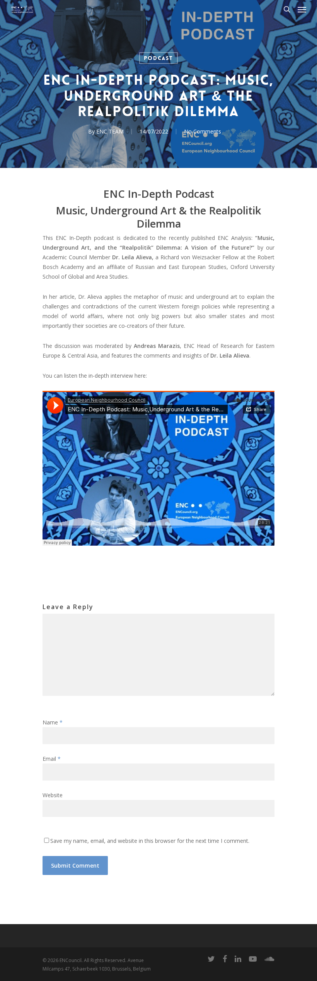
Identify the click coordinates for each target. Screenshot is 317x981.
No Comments (202, 131)
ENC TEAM (110, 131)
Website (53, 795)
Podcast (158, 58)
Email (52, 758)
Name (53, 722)
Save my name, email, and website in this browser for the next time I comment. (149, 840)
